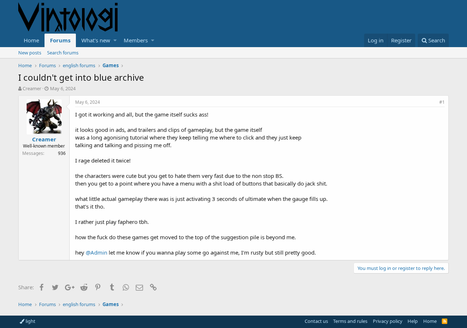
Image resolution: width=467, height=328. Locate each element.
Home (31, 40)
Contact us (316, 321)
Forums (60, 40)
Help (413, 321)
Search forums (62, 52)
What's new (95, 40)
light (29, 321)
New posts (29, 52)
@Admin (96, 252)
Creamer (32, 88)
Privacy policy (387, 321)
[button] (115, 40)
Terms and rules (350, 321)
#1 (442, 102)
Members (136, 40)
